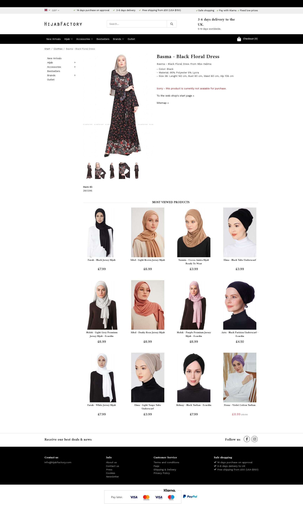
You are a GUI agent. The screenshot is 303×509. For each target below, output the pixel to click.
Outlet (131, 39)
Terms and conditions (166, 462)
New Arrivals (53, 39)
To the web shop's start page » (175, 95)
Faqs (156, 466)
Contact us (112, 466)
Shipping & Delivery (165, 469)
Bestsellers (102, 39)
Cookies (110, 473)
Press (109, 469)
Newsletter (112, 476)
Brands (117, 39)
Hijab (67, 39)
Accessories (83, 39)
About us (111, 462)
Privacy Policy (162, 473)
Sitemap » (163, 102)
